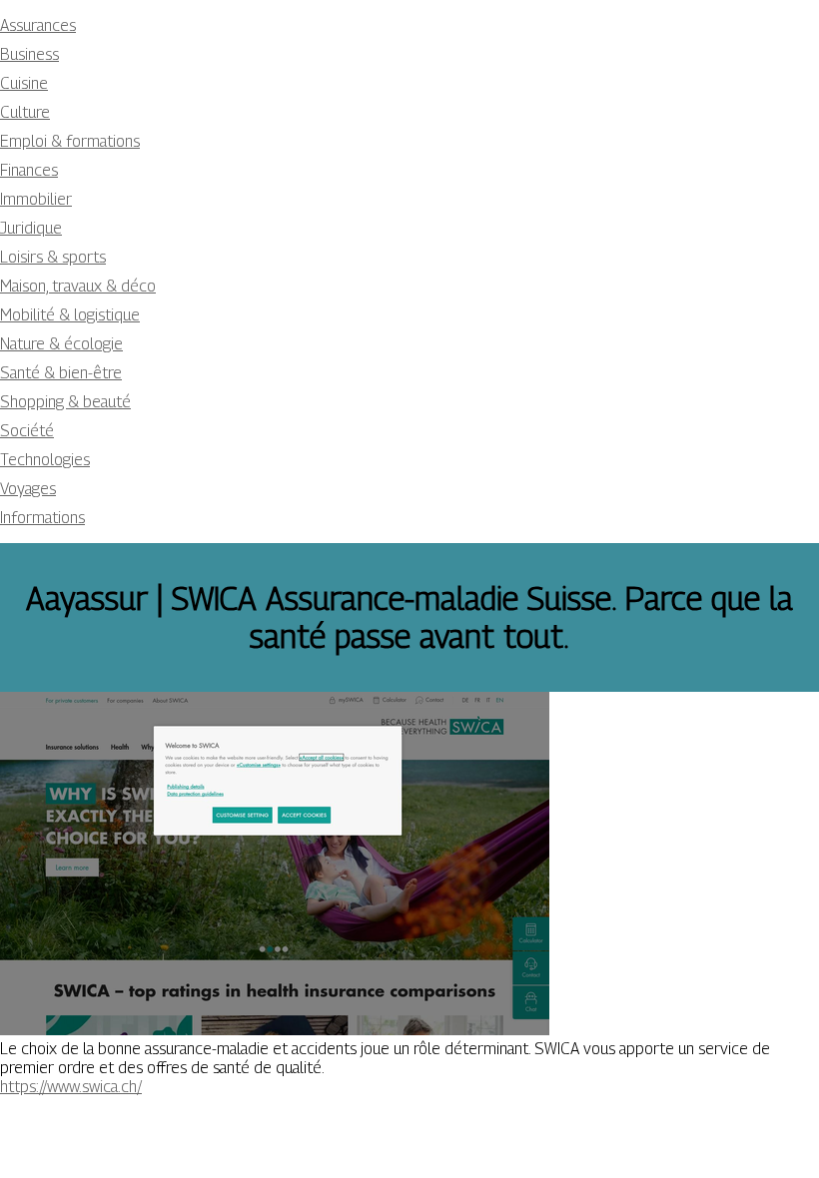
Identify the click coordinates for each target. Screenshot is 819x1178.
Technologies (45, 459)
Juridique (31, 228)
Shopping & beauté (65, 401)
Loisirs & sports (53, 257)
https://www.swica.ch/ (71, 1086)
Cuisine (24, 83)
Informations (42, 517)
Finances (29, 170)
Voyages (28, 488)
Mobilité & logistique (70, 314)
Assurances (38, 25)
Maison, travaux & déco (78, 286)
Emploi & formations (70, 141)
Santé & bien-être (61, 372)
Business (29, 54)
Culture (25, 112)
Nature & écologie (61, 343)
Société (27, 430)
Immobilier (36, 199)
